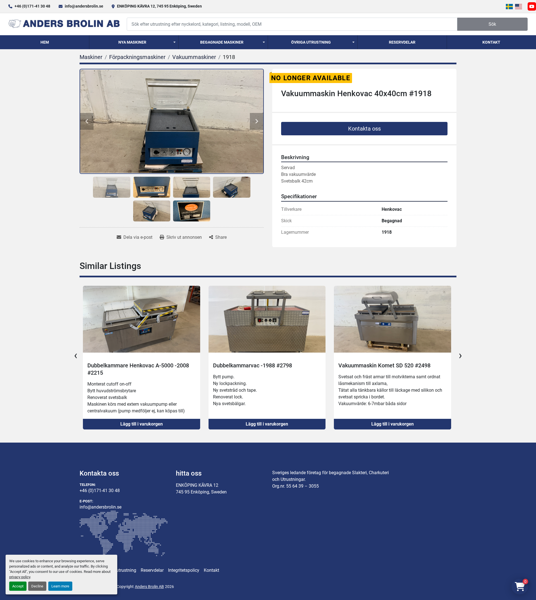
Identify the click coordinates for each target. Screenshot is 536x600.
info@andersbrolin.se (84, 6)
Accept (17, 586)
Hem (44, 42)
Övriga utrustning (311, 42)
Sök (492, 24)
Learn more (60, 586)
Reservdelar (402, 42)
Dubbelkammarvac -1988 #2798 (126, 365)
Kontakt (491, 42)
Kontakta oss (364, 128)
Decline (37, 586)
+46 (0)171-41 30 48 (32, 6)
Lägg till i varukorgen (141, 424)
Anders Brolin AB (149, 586)
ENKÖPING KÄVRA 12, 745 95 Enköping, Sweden (159, 6)
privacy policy (19, 577)
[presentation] (75, 355)
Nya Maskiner (132, 42)
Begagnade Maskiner (221, 42)
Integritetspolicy (183, 570)
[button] (133, 42)
